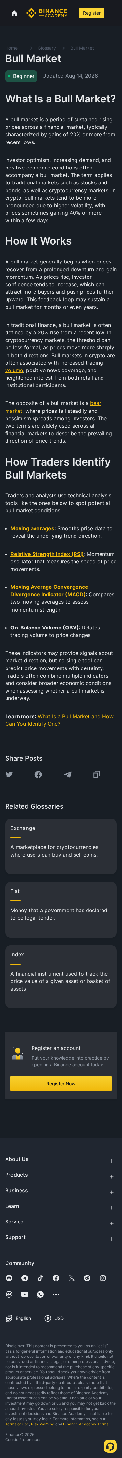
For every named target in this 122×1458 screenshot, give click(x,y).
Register (92, 13)
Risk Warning (42, 1424)
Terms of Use (17, 1424)
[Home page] (46, 13)
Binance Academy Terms (85, 1424)
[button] (112, 13)
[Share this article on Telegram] (68, 774)
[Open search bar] (72, 13)
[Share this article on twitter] (9, 774)
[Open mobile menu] (112, 13)
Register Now (61, 1083)
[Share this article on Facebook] (38, 774)
